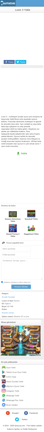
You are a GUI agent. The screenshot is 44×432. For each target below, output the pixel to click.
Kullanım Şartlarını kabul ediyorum (17, 282)
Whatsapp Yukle (12, 396)
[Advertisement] (22, 36)
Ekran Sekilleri (12, 405)
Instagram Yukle (12, 391)
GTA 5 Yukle (11, 377)
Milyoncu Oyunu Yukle (15, 386)
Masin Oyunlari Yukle (14, 382)
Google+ (15, 413)
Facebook (34, 413)
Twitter (24, 419)
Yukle (24, 153)
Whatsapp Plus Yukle (14, 400)
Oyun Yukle (11, 367)
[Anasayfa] (8, 3)
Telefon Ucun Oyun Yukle (16, 372)
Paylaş (10, 62)
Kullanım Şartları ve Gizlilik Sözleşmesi (22, 429)
